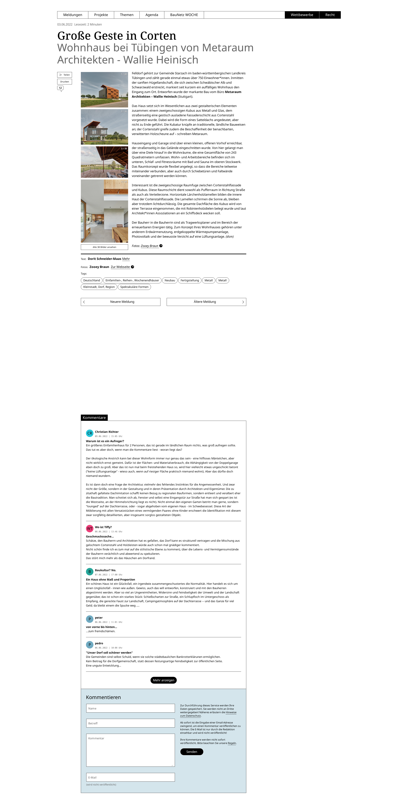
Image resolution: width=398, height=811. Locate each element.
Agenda (152, 15)
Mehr (126, 259)
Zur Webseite (120, 267)
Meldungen (72, 15)
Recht (330, 15)
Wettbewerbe (302, 15)
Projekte (101, 15)
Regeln (232, 743)
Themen (127, 15)
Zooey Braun (149, 246)
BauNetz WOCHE (184, 15)
